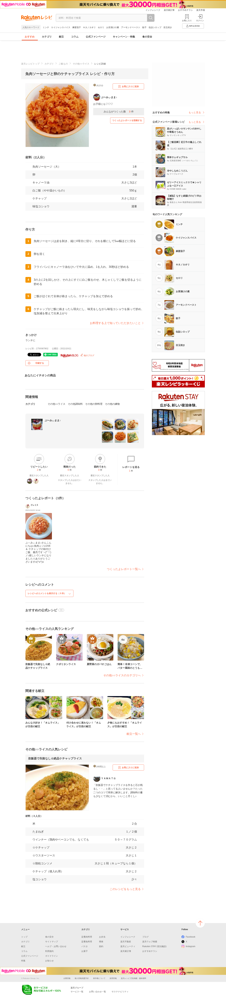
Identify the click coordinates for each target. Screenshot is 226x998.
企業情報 (66, 978)
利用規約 (49, 951)
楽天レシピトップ (30, 63)
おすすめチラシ (185, 10)
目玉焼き (167, 27)
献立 (61, 36)
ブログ (145, 937)
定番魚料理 (86, 941)
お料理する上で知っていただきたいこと (115, 323)
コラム (75, 36)
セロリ (101, 27)
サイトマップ (51, 941)
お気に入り (187, 20)
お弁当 (102, 937)
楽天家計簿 (169, 10)
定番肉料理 (86, 937)
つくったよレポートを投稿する (127, 120)
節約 (101, 946)
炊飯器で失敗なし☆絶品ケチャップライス (55, 758)
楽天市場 (200, 10)
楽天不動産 (125, 941)
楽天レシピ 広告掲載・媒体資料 (133, 978)
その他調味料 (75, 403)
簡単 (101, 941)
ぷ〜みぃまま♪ (53, 420)
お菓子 (84, 951)
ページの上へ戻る (200, 923)
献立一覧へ (134, 733)
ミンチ (46, 27)
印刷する (39, 363)
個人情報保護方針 (82, 978)
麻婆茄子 (76, 27)
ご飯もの (63, 63)
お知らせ (49, 960)
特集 (23, 960)
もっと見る (195, 112)
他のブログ (88, 355)
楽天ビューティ (127, 946)
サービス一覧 (77, 991)
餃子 (144, 27)
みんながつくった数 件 (119, 111)
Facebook (190, 937)
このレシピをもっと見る (125, 889)
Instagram (190, 946)
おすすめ (30, 36)
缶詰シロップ (155, 27)
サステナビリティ (120, 991)
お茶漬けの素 (112, 27)
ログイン (200, 20)
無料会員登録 (194, 26)
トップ (24, 937)
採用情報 (113, 978)
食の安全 (147, 36)
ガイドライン (51, 956)
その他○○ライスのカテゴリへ (122, 675)
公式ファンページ (96, 36)
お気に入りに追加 (130, 86)
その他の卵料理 (93, 403)
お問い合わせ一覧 (97, 991)
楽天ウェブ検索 (149, 941)
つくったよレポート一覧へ (124, 569)
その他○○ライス (81, 63)
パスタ (84, 946)
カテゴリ (47, 36)
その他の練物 (112, 403)
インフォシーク (152, 10)
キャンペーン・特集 (124, 36)
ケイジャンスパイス (60, 27)
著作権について (99, 978)
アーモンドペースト (130, 27)
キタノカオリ (89, 27)
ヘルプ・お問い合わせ (55, 946)
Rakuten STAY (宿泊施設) (154, 946)
